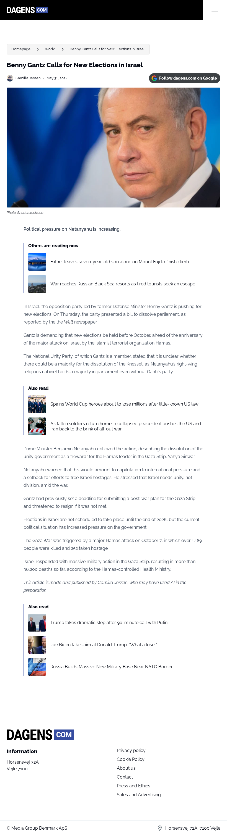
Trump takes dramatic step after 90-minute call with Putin (108, 622)
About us (126, 768)
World (50, 49)
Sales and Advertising (139, 794)
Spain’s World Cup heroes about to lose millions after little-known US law (124, 404)
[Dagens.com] (105, 10)
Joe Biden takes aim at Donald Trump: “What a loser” (104, 644)
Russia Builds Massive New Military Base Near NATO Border (111, 666)
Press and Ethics (133, 785)
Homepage (20, 49)
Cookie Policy (131, 759)
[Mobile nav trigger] (214, 9)
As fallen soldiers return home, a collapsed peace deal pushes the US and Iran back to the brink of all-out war (125, 426)
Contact (125, 777)
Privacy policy (131, 750)
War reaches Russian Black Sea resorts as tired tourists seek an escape (122, 283)
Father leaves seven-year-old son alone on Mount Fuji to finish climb (119, 261)
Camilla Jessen (28, 78)
